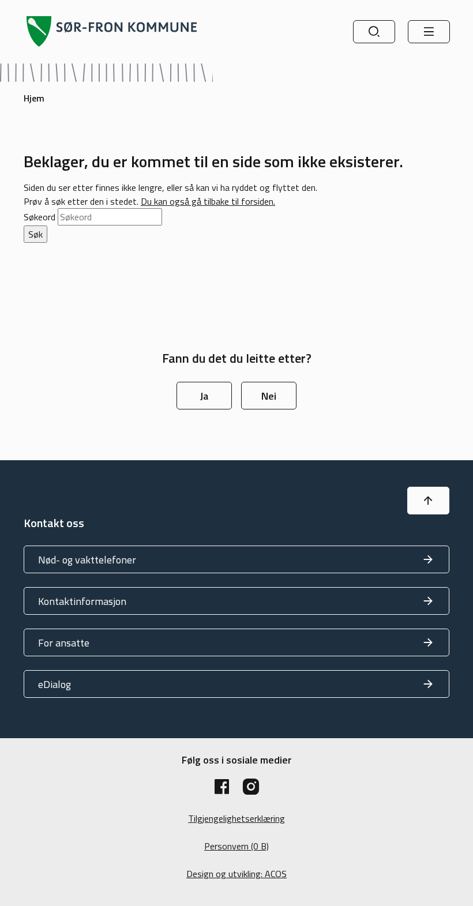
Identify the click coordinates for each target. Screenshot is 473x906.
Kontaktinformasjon (82, 601)
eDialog (54, 684)
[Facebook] (222, 786)
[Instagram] (251, 786)
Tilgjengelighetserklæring (236, 818)
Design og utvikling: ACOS (236, 874)
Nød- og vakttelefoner (87, 559)
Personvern (236, 846)
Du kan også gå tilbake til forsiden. (208, 201)
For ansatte (63, 643)
